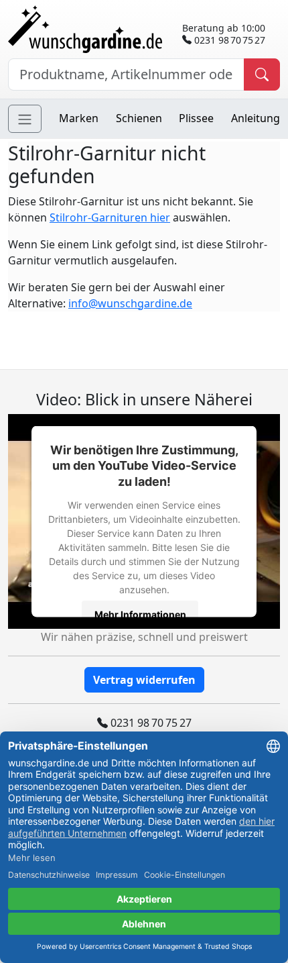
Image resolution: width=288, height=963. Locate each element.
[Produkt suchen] (262, 74)
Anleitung (255, 118)
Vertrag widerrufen (144, 679)
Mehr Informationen (140, 613)
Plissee (196, 118)
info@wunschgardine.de (130, 303)
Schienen (139, 118)
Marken (78, 118)
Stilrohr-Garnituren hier (110, 217)
